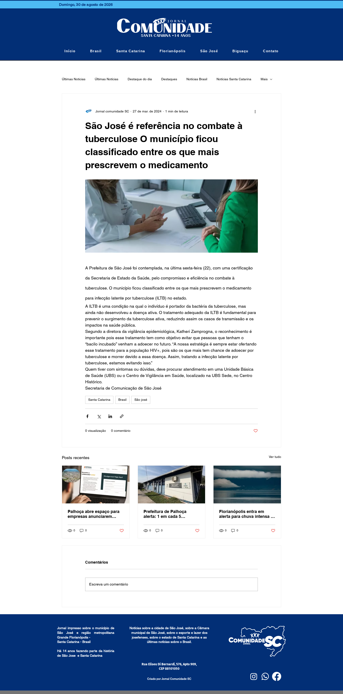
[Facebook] (276, 676)
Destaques (169, 79)
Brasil (122, 399)
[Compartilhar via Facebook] (87, 416)
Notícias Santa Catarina (234, 79)
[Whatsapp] (265, 676)
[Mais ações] (255, 111)
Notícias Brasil (196, 79)
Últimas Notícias (106, 79)
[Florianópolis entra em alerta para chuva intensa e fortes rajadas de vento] (247, 484)
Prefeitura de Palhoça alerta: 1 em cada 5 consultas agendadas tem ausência (169, 514)
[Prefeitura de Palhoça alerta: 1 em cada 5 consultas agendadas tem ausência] (171, 484)
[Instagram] (253, 676)
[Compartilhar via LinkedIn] (110, 416)
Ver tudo (275, 457)
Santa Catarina (99, 399)
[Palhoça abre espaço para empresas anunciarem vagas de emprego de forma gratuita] (96, 484)
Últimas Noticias (73, 79)
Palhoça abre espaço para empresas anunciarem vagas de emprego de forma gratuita (95, 514)
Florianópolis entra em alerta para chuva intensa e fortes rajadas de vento (246, 514)
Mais (264, 79)
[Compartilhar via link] (121, 416)
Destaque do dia (140, 79)
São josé (140, 399)
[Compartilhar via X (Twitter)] (99, 416)
